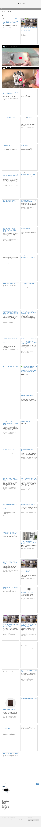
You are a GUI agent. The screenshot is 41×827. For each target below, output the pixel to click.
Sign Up (37, 820)
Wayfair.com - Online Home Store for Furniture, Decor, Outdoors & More (29, 29)
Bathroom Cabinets (26, 119)
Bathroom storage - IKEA (27, 421)
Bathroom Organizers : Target (10, 283)
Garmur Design (24, 145)
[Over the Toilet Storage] (11, 117)
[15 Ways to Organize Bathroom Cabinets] (10, 421)
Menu (3, 8)
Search (3, 819)
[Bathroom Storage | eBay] (29, 591)
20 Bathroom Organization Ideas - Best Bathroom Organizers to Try (10, 22)
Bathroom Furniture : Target (10, 709)
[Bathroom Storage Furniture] (29, 283)
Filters (38, 783)
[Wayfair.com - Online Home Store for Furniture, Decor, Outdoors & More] (29, 26)
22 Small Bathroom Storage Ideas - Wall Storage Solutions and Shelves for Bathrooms (28, 370)
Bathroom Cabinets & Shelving (28, 174)
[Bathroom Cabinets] (29, 117)
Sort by (3, 783)
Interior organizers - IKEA (9, 449)
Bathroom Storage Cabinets (28, 257)
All (5, 11)
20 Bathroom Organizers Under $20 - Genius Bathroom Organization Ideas (10, 93)
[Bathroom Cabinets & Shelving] (29, 172)
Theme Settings (21, 819)
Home (2, 11)
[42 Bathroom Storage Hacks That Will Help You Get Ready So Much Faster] (29, 339)
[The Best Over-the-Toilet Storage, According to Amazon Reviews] (29, 539)
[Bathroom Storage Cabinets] (29, 255)
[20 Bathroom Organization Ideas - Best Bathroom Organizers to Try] (11, 19)
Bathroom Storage (7, 145)
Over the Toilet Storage (9, 119)
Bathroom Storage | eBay (27, 592)
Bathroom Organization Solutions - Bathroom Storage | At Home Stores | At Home (28, 312)
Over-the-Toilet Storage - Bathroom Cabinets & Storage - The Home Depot (10, 727)
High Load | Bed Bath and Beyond (10, 366)
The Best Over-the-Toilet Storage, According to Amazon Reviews (28, 542)
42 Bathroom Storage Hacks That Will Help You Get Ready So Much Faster (29, 342)
